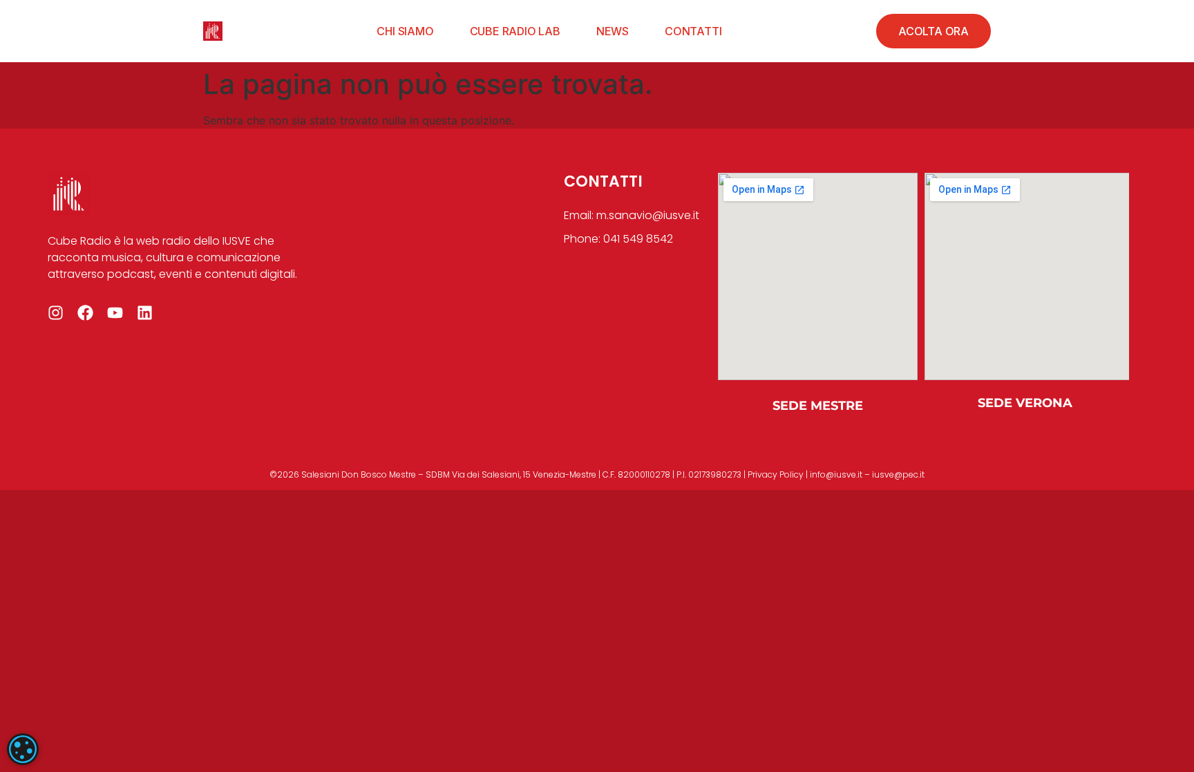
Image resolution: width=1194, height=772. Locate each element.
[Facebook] (85, 313)
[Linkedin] (145, 313)
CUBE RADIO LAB (515, 31)
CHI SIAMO (405, 31)
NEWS (612, 31)
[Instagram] (56, 313)
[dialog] (23, 749)
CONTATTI (693, 31)
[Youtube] (115, 313)
